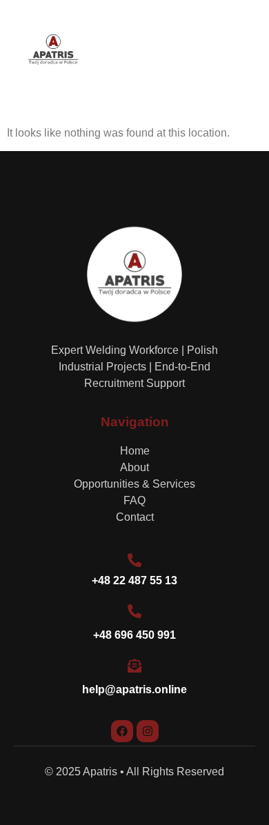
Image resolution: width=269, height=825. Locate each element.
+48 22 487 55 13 (134, 580)
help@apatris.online (134, 689)
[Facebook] (122, 731)
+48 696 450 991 (134, 635)
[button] (241, 50)
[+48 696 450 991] (134, 611)
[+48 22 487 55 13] (134, 560)
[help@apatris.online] (134, 666)
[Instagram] (148, 731)
